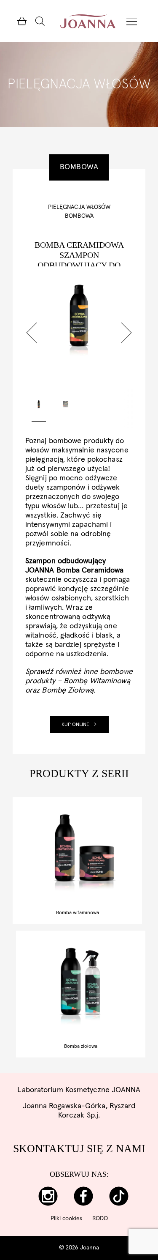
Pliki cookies (66, 1219)
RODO (100, 1219)
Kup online (75, 724)
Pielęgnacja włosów (79, 207)
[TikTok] (118, 1196)
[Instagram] (47, 1196)
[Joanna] (87, 21)
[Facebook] (83, 1196)
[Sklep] (22, 21)
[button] (31, 332)
